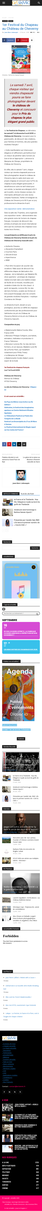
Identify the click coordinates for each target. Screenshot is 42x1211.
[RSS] (15, 1092)
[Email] (19, 444)
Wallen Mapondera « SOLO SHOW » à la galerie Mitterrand (21, 888)
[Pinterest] (9, 444)
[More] (32, 40)
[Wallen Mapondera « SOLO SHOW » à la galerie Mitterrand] (21, 883)
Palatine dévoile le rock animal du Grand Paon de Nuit (11, 459)
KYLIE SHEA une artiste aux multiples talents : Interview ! (26, 859)
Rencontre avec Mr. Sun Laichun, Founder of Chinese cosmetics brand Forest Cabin (26, 840)
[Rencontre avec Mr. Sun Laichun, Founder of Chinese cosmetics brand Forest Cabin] (6, 840)
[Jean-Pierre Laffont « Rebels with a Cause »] (21, 761)
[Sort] (3, 609)
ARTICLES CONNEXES (10, 494)
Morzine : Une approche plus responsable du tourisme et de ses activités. (26, 1147)
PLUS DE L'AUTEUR (27, 494)
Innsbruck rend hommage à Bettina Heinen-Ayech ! (26, 1126)
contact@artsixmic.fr (17, 1086)
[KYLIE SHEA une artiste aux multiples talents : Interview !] (6, 860)
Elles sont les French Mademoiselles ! (19, 997)
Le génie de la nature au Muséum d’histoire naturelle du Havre (31, 459)
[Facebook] (4, 444)
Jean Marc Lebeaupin (11, 32)
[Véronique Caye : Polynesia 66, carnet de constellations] (6, 909)
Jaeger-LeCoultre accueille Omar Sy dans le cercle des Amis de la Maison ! (21, 828)
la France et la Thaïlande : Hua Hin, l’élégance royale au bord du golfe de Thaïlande (27, 501)
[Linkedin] (14, 444)
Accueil (4, 18)
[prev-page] (3, 530)
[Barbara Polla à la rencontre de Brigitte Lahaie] (6, 851)
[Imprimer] (24, 444)
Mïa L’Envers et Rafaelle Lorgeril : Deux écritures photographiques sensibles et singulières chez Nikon (25, 918)
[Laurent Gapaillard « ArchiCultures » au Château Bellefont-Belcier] (6, 900)
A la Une (11, 18)
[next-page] (7, 530)
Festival (11, 21)
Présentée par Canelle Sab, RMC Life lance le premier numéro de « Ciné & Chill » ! (27, 522)
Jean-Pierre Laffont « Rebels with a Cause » (21, 977)
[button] (3, 3)
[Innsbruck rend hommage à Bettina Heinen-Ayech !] (7, 512)
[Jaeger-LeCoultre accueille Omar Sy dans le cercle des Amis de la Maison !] (21, 823)
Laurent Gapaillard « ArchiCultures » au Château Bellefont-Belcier (26, 899)
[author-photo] (21, 480)
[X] (20, 1092)
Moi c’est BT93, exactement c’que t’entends (21, 1005)
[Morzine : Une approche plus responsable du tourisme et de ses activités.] (7, 1148)
